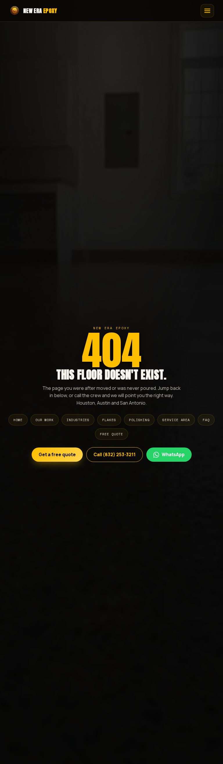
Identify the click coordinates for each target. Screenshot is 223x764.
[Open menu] (207, 10)
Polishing (139, 419)
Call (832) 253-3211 (114, 455)
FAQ (206, 419)
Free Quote (111, 434)
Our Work (44, 419)
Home (18, 419)
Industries (77, 419)
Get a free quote (57, 455)
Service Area (176, 419)
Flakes (109, 419)
